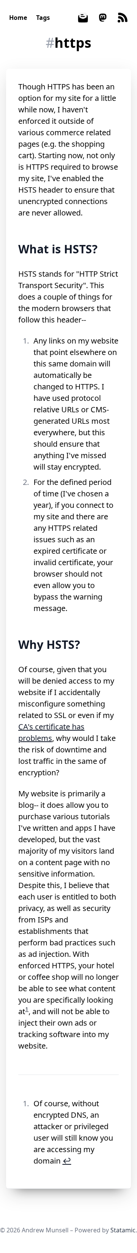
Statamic (122, 1230)
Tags (43, 17)
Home (18, 17)
